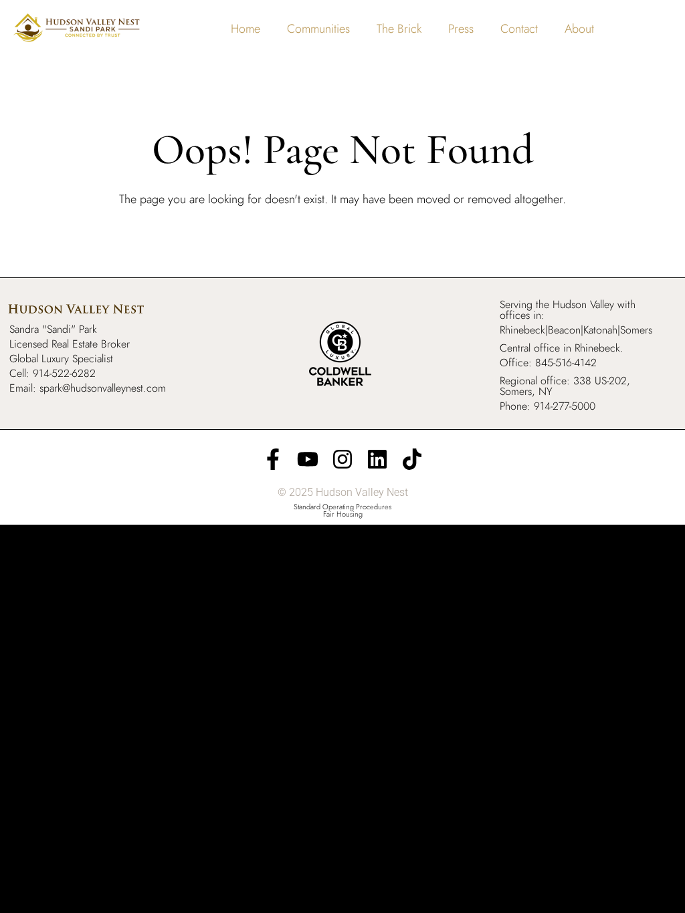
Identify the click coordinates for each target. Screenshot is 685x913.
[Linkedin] (377, 459)
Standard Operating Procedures (342, 506)
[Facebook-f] (273, 459)
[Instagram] (342, 459)
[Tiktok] (412, 459)
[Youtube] (307, 459)
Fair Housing (343, 514)
